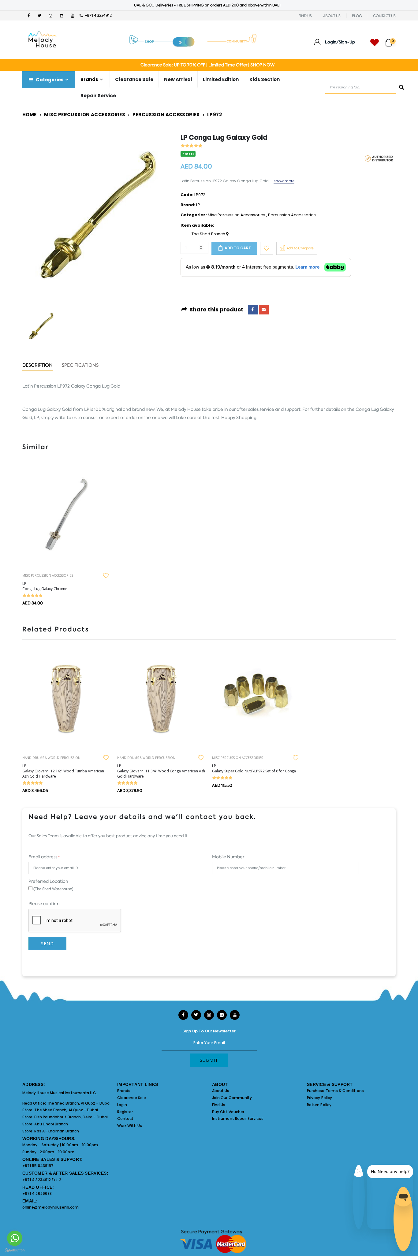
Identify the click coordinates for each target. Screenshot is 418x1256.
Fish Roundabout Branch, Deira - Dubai (70, 1117)
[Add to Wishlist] (266, 248)
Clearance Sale (134, 79)
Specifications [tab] (80, 365)
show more (284, 181)
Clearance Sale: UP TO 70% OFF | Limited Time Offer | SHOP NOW (207, 65)
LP (198, 205)
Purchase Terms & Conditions (335, 1090)
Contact (125, 1118)
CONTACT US (384, 15)
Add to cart (238, 248)
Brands (123, 1090)
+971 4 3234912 (96, 15)
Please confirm (44, 903)
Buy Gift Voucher (228, 1111)
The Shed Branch (209, 234)
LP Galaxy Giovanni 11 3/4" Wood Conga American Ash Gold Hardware (161, 771)
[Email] (264, 309)
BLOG (357, 15)
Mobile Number (228, 857)
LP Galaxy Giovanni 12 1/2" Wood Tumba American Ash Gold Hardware (63, 771)
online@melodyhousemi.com (50, 1207)
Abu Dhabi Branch (51, 1124)
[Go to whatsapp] (14, 1238)
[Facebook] (253, 309)
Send (47, 943)
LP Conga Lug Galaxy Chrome (44, 586)
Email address (44, 857)
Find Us (218, 1104)
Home (29, 114)
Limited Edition (221, 79)
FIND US (305, 15)
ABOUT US (332, 15)
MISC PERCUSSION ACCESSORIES (47, 575)
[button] (391, 40)
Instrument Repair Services (237, 1118)
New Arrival (178, 79)
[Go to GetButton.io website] (14, 1250)
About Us (221, 1090)
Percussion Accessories (166, 114)
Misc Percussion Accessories (84, 114)
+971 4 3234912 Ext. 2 (41, 1179)
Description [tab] (37, 365)
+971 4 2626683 (37, 1193)
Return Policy (319, 1104)
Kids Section (264, 79)
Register (125, 1111)
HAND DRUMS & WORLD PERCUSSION (51, 758)
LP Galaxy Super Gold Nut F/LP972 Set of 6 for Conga (254, 768)
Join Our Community (232, 1097)
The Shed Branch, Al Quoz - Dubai (78, 1103)
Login (122, 1104)
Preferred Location (48, 881)
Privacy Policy (319, 1097)
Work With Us (129, 1125)
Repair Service (98, 95)
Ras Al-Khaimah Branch (56, 1131)
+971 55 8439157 (38, 1165)
